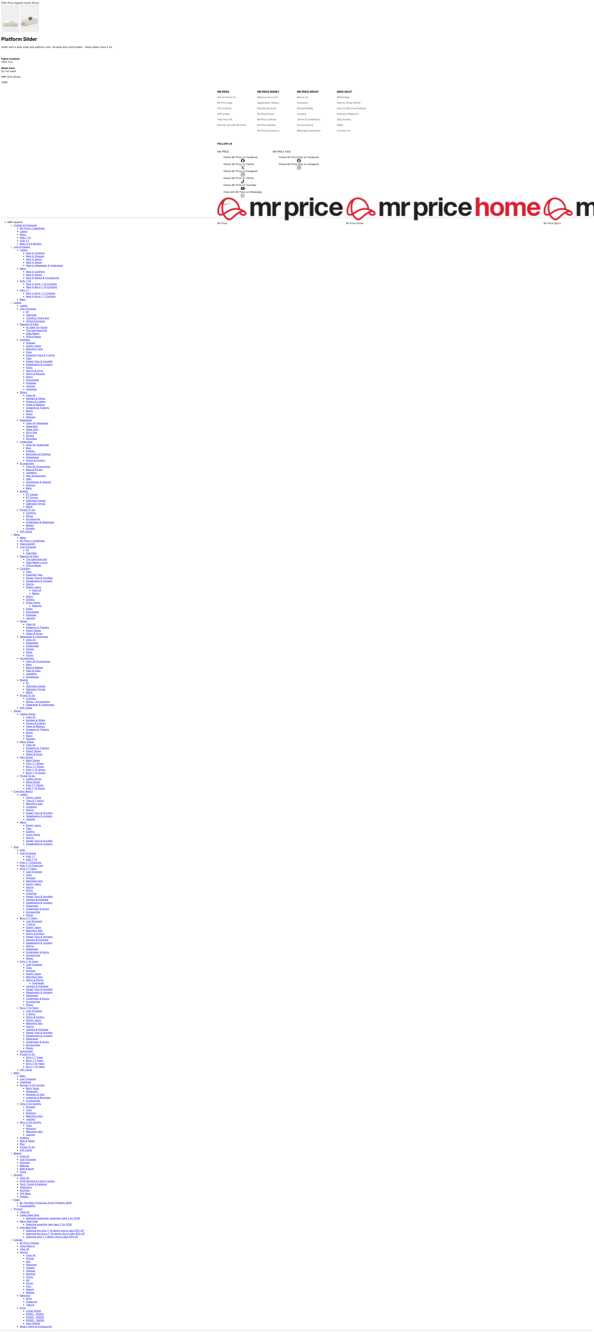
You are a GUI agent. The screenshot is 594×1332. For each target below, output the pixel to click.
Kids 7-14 (25, 237)
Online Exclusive (35, 321)
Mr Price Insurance (268, 130)
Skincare (25, 1162)
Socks (29, 655)
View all (36, 590)
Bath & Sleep (27, 1140)
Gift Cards (223, 113)
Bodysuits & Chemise (38, 454)
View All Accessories (38, 466)
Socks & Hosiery (35, 460)
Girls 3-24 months (30, 1103)
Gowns (30, 435)
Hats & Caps (33, 670)
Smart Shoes (33, 630)
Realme (30, 1292)
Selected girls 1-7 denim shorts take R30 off (52, 1236)
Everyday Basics (23, 791)
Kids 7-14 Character (31, 865)
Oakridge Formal (35, 503)
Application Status (268, 102)
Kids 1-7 (24, 240)
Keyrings (25, 1190)
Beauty (30, 525)
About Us (302, 97)
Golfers (30, 599)
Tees (28, 358)
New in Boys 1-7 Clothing (41, 296)
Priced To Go (27, 509)
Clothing (25, 339)
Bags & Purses (34, 469)
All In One (31, 432)
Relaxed (36, 605)
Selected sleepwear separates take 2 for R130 (53, 1218)
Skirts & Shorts (35, 980)
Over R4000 (33, 1323)
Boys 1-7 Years (28, 918)
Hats (28, 478)
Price (23, 1307)
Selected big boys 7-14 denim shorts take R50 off (55, 1233)
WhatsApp (343, 97)
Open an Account (267, 97)
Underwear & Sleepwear (40, 522)
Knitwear (31, 383)
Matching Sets (34, 348)
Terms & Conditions (308, 119)
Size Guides (344, 119)
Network (25, 1295)
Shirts (29, 596)
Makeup (24, 1165)
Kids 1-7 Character (31, 862)
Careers (301, 113)
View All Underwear (37, 444)
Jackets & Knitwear (37, 899)
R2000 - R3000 (35, 1317)
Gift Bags (25, 1193)
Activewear (32, 379)
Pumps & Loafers (36, 401)
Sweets (24, 1196)
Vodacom (31, 1301)
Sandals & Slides (35, 398)
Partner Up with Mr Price (231, 125)
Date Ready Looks (36, 562)
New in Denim (34, 259)
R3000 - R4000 (35, 1320)
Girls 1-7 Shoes (35, 763)
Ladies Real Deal (29, 1215)
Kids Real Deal (28, 1227)
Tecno (29, 1276)
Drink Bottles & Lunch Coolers (37, 1181)
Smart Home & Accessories (36, 1326)
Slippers (30, 417)
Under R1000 (33, 1311)
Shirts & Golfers (35, 933)
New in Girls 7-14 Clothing (41, 284)
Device (24, 1252)
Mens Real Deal (29, 1221)
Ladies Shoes (27, 713)
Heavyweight (27, 543)
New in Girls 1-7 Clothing (40, 293)
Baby (23, 299)
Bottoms (31, 1113)
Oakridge (31, 314)
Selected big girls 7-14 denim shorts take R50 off (55, 1230)
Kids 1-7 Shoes (34, 785)
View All (30, 395)
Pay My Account (266, 108)
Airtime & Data (265, 113)
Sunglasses (32, 676)
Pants (29, 367)
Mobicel (30, 1273)
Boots (29, 410)
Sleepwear (26, 420)
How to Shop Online (348, 102)
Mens (23, 234)
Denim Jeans (33, 345)
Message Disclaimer (309, 130)
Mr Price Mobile (266, 125)
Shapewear (32, 457)
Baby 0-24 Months (30, 243)
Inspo (17, 1199)
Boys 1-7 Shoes (35, 766)
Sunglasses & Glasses (38, 481)
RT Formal (32, 497)
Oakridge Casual (35, 500)
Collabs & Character (25, 225)
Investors (302, 102)
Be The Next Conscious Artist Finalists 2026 (46, 1202)
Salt (28, 1261)
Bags (29, 664)
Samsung (31, 1264)
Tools (23, 1171)
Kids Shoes (26, 757)
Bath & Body (27, 1168)
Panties (30, 451)
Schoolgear (26, 1051)
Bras (28, 447)
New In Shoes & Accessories (42, 277)
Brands (24, 491)
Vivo (28, 1286)
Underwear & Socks (37, 908)
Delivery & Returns (348, 113)
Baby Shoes (33, 760)
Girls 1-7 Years (28, 868)
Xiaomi (30, 1289)
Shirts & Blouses (35, 373)
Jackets (30, 386)
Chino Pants (33, 602)
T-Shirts (30, 924)
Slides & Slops (34, 633)
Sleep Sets (32, 429)
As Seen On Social (36, 327)
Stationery (26, 1187)
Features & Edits (29, 324)
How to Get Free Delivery (351, 108)
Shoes (23, 392)
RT (27, 311)
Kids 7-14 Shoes (35, 788)
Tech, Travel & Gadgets (33, 1184)
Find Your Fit (224, 119)
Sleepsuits (32, 1091)
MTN (29, 1298)
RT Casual (32, 494)
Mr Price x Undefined (32, 228)
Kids (16, 847)
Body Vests (32, 1088)
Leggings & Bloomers (38, 1097)
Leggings (31, 389)
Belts (29, 488)
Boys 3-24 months (30, 1122)
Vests (29, 652)
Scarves (30, 485)
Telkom (30, 1304)
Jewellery (31, 472)
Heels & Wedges (35, 404)
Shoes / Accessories (38, 701)
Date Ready (33, 333)
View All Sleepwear (37, 423)
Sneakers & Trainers (37, 407)
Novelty (30, 528)
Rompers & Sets (35, 1094)
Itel (28, 1280)
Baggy (36, 593)
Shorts (30, 584)
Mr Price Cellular (266, 119)
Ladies (23, 231)
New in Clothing (35, 253)
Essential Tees (34, 574)
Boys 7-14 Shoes (35, 772)
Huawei (30, 1267)
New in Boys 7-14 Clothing (41, 287)
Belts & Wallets (34, 667)
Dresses (30, 342)
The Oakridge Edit (36, 330)
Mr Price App (224, 102)
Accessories (27, 463)
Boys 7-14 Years (29, 1007)
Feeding (24, 1137)
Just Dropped (22, 246)
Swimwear (38, 983)
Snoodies (31, 438)
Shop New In (27, 1246)
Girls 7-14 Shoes (35, 769)
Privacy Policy (305, 125)
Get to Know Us (226, 97)
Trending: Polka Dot (37, 318)
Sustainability (305, 108)
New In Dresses (35, 256)
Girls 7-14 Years (29, 961)
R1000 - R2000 (35, 1314)
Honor (29, 1283)
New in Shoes (34, 262)
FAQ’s (340, 125)
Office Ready (33, 336)
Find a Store (224, 108)
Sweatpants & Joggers (39, 364)
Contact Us (343, 130)
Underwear (26, 441)
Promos (18, 1208)
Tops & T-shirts (35, 800)
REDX (29, 506)
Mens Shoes (27, 741)
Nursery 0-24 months (32, 1085)
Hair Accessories (36, 475)
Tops (29, 352)
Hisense (30, 1270)
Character (25, 1082)
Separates (32, 426)
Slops (29, 413)
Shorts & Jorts (34, 370)
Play (22, 1143)
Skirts (29, 376)
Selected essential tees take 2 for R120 (49, 1224)
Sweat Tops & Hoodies (39, 361)
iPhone (30, 1258)
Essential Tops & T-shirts (40, 355)
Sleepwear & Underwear (34, 636)
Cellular (18, 1239)
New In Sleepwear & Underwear (44, 265)
